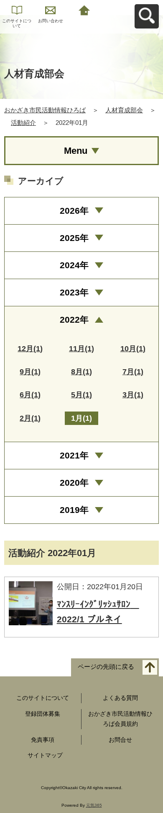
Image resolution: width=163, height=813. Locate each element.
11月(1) (81, 348)
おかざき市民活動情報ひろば (45, 110)
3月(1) (132, 395)
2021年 (74, 455)
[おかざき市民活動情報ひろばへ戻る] (84, 9)
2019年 (74, 510)
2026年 (74, 210)
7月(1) (132, 372)
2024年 (74, 265)
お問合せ (120, 739)
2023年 (74, 292)
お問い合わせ (50, 20)
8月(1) (81, 372)
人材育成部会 (124, 110)
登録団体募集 (42, 713)
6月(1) (30, 395)
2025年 (74, 238)
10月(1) (132, 348)
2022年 (74, 319)
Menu (75, 150)
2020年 (74, 482)
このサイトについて (16, 23)
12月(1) (30, 348)
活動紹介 (23, 122)
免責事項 (42, 739)
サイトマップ (45, 755)
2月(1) (30, 418)
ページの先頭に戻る (106, 667)
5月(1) (81, 395)
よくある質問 (120, 697)
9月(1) (30, 372)
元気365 (94, 805)
